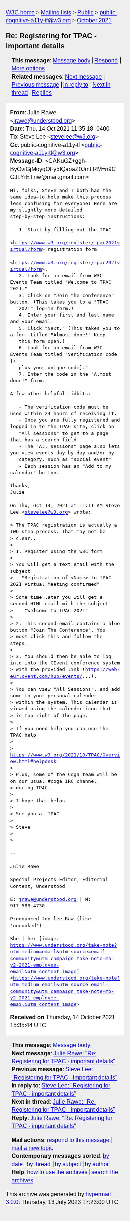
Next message (83, 77)
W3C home (20, 12)
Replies (42, 93)
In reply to (75, 85)
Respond (106, 60)
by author (97, 1164)
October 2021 (94, 20)
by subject (68, 1164)
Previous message (35, 85)
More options (28, 68)
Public (85, 12)
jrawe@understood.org (42, 121)
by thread (39, 1164)
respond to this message (78, 1140)
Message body (71, 60)
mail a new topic (32, 1148)
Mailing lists (56, 12)
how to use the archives (57, 1172)
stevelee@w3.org (73, 137)
